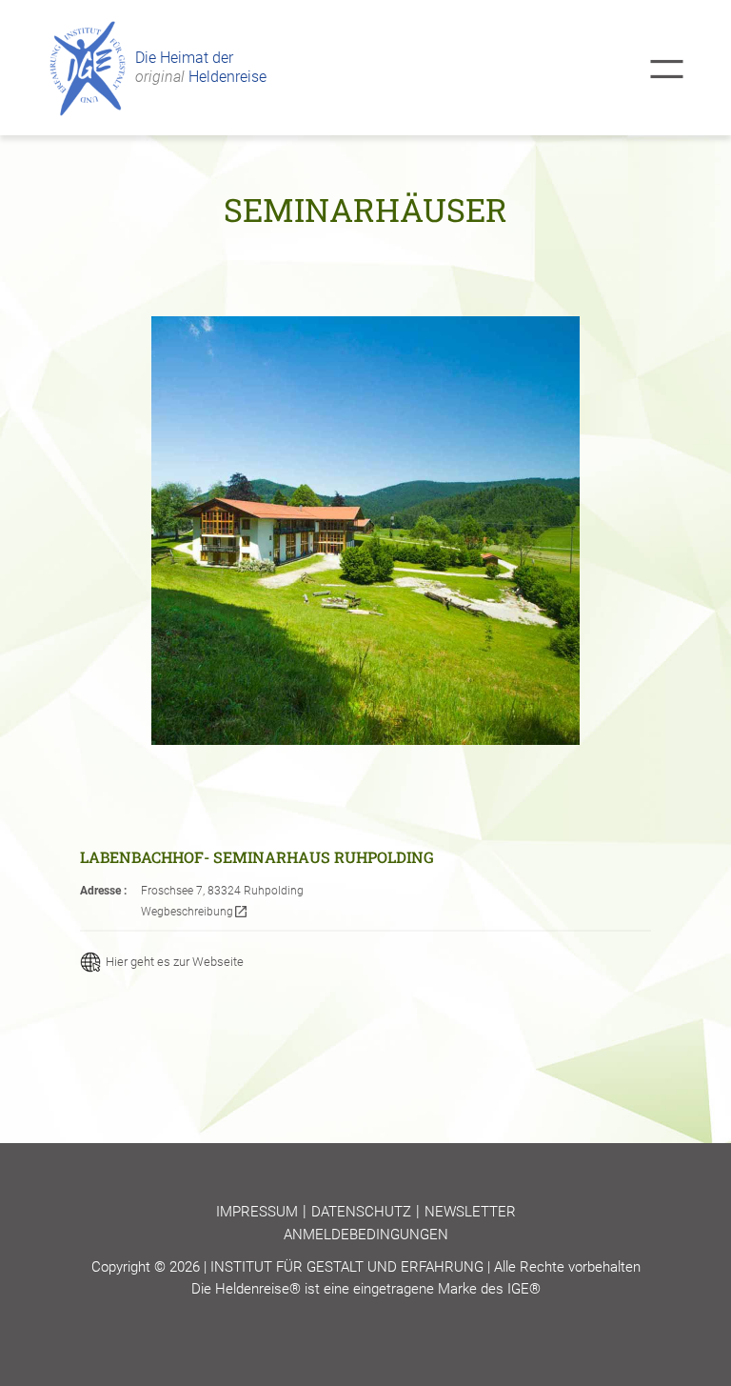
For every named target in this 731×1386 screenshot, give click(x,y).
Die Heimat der (184, 58)
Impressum (257, 1211)
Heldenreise (201, 77)
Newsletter (470, 1211)
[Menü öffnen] (666, 69)
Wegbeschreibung (194, 911)
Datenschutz (361, 1211)
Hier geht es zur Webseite (175, 961)
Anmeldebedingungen (366, 1234)
